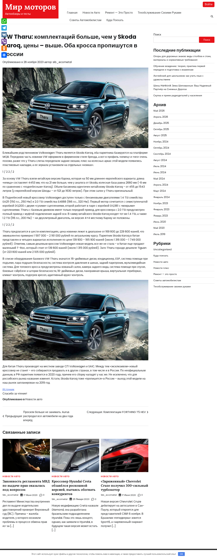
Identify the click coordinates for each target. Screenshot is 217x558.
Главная (72, 13)
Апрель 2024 (160, 184)
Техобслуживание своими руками (159, 13)
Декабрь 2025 (161, 123)
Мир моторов (30, 7)
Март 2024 (159, 191)
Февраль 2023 (161, 209)
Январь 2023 (160, 215)
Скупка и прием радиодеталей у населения (177, 95)
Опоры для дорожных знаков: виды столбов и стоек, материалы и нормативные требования (182, 58)
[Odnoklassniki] (4, 48)
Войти (208, 4)
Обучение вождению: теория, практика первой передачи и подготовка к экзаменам (179, 67)
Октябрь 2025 (161, 129)
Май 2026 (159, 110)
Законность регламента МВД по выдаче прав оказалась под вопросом (26, 485)
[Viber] (4, 41)
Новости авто (91, 13)
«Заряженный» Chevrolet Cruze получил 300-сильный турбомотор (124, 485)
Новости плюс (161, 268)
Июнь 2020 (159, 221)
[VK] (4, 34)
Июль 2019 (159, 234)
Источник (8, 389)
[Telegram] (4, 27)
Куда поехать (114, 20)
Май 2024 (159, 178)
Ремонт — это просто (119, 13)
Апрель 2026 (160, 117)
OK (181, 554)
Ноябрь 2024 (160, 141)
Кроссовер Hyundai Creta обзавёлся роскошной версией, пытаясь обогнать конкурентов (73, 487)
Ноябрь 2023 (160, 203)
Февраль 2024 (161, 197)
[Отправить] (4, 55)
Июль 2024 (159, 166)
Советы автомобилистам (85, 20)
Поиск (157, 35)
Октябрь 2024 (161, 147)
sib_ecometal (62, 62)
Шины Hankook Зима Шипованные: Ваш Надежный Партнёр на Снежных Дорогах (182, 87)
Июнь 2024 (159, 172)
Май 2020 (159, 228)
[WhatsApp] (4, 21)
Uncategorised (162, 249)
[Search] (211, 16)
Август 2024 (160, 160)
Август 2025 (160, 135)
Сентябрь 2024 (162, 154)
